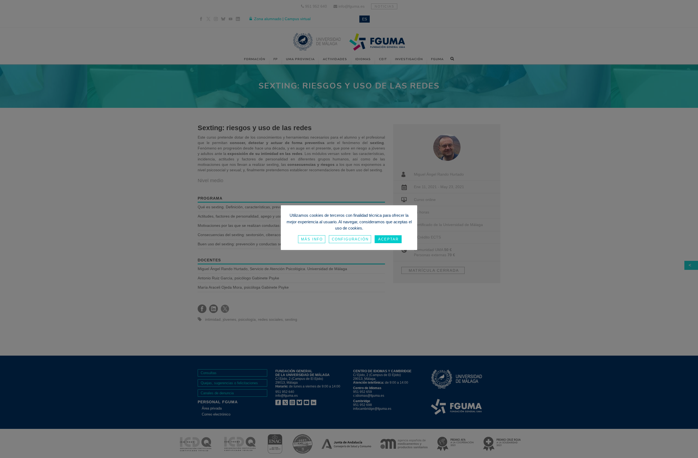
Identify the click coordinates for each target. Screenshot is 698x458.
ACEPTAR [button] (388, 239)
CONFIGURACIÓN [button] (350, 239)
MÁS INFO (312, 239)
